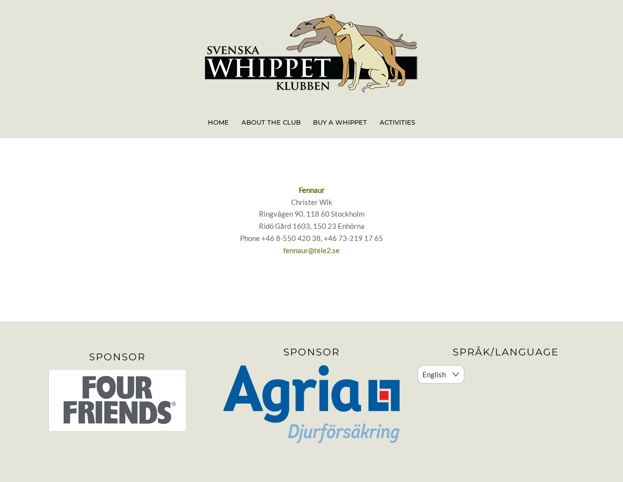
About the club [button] (271, 122)
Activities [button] (397, 122)
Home (218, 122)
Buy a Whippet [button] (340, 122)
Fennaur (312, 189)
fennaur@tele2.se (311, 250)
